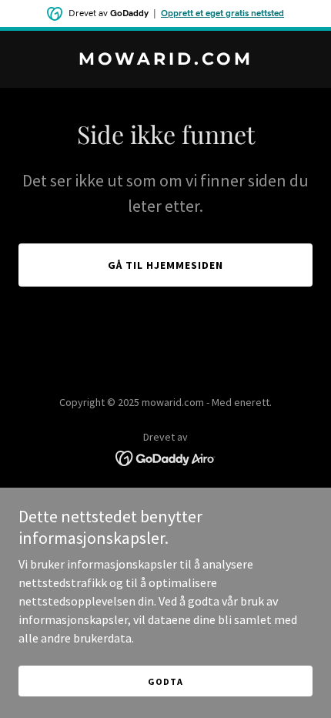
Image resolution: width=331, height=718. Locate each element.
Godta (165, 681)
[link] (165, 60)
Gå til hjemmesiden (165, 265)
